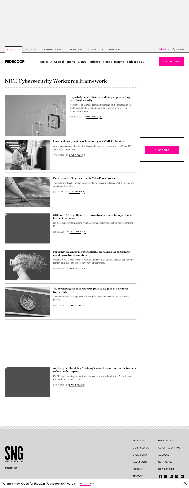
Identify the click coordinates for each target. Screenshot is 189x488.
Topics (44, 61)
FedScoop (13, 49)
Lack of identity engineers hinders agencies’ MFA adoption (88, 141)
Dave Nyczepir (94, 116)
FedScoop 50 (135, 61)
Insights (119, 61)
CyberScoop (74, 49)
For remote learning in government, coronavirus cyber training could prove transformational (91, 253)
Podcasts (94, 61)
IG (176, 475)
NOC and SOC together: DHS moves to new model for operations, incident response (92, 216)
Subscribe (173, 61)
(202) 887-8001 (166, 468)
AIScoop (31, 49)
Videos (107, 61)
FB (159, 475)
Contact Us (165, 461)
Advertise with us (169, 447)
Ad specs (163, 454)
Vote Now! (87, 483)
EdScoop (114, 49)
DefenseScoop (51, 49)
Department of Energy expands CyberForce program (85, 178)
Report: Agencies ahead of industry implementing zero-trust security (100, 98)
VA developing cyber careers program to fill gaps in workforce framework (90, 290)
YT (181, 475)
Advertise (164, 49)
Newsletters (166, 440)
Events (81, 61)
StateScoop (95, 49)
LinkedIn (171, 475)
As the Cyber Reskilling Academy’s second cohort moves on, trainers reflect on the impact (94, 369)
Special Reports (64, 61)
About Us (11, 468)
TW (165, 475)
